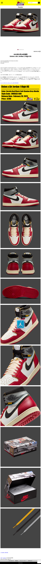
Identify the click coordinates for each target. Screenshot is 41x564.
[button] (19, 49)
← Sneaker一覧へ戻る (4, 552)
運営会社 (16, 560)
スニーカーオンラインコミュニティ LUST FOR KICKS (9, 82)
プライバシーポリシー (23, 560)
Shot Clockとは (11, 560)
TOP (1, 557)
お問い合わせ (30, 560)
